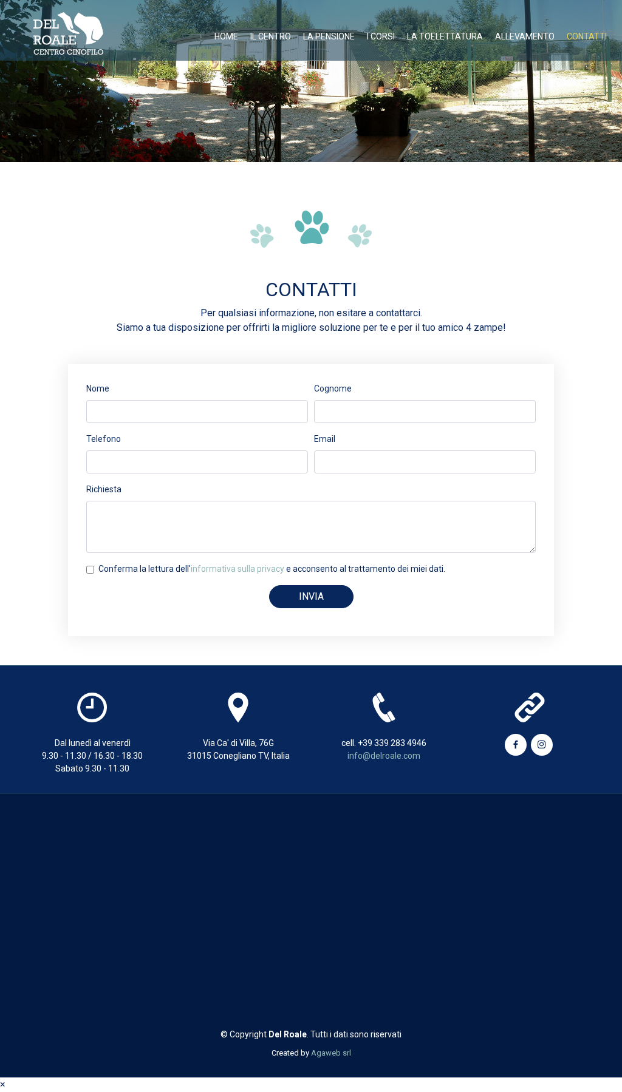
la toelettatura (445, 36)
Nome (97, 388)
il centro (270, 36)
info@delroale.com (383, 756)
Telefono (103, 439)
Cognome (333, 388)
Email (324, 439)
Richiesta (103, 489)
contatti (587, 36)
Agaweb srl (331, 1052)
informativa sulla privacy (237, 569)
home (226, 36)
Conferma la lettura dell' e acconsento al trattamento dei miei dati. (271, 569)
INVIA (311, 596)
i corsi (381, 36)
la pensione (329, 36)
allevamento (525, 36)
